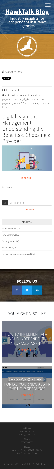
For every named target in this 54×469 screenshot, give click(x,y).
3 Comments (13, 90)
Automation (12, 95)
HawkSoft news (11, 234)
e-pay (16, 103)
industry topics (10, 241)
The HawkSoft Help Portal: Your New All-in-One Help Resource (27, 384)
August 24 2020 (13, 71)
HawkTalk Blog (27, 11)
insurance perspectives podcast (18, 253)
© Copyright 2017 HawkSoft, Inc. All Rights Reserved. (27, 464)
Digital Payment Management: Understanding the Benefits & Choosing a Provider (26, 128)
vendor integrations (31, 95)
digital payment (32, 99)
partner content (11, 228)
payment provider (12, 99)
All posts (7, 187)
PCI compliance (29, 103)
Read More (27, 178)
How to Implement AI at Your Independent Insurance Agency (27, 339)
